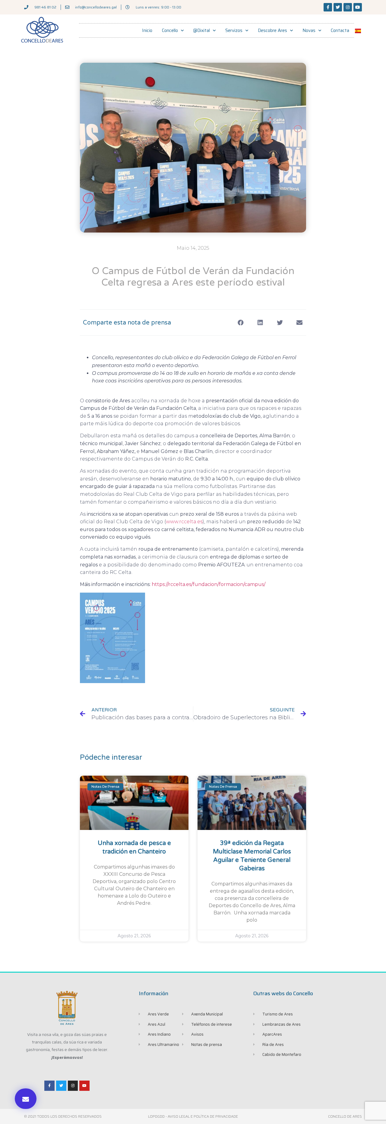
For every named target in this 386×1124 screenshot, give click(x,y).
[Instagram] (347, 7)
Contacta (340, 30)
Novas (308, 30)
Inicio (147, 30)
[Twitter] (338, 7)
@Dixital (201, 30)
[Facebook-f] (328, 7)
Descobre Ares (272, 30)
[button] (25, 1098)
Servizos (233, 30)
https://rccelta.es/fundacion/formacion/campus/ (208, 584)
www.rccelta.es (184, 521)
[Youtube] (357, 7)
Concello (170, 30)
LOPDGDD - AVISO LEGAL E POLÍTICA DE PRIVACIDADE (193, 1116)
